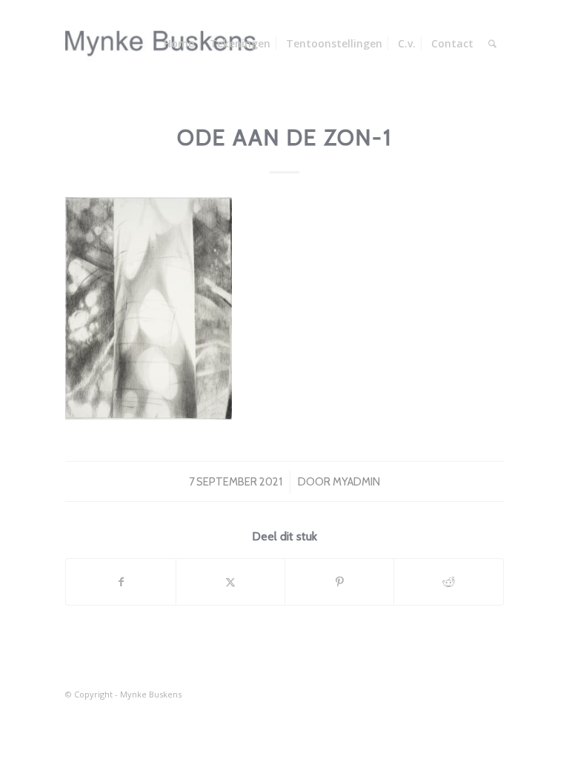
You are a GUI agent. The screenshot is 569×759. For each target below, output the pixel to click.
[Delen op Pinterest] (339, 582)
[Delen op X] (230, 582)
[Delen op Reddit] (448, 582)
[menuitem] (179, 43)
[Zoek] (492, 43)
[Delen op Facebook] (120, 582)
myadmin (356, 481)
